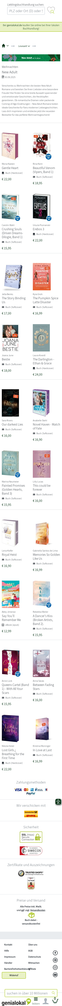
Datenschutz (34, 956)
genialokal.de (14, 25)
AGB (30, 950)
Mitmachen (34, 962)
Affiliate (32, 968)
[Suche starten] (53, 993)
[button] (36, 1002)
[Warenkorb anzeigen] (55, 1002)
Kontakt (8, 944)
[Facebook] (55, 953)
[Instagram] (55, 968)
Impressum (9, 956)
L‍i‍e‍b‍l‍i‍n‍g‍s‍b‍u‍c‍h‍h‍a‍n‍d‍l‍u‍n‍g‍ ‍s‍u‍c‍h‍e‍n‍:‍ (25, 5)
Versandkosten (37, 910)
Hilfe (6, 950)
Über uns (32, 944)
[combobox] (27, 993)
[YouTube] (55, 975)
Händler (8, 962)
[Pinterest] (55, 960)
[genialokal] (16, 1002)
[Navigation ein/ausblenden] (46, 1001)
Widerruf (13, 975)
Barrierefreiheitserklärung (15, 968)
